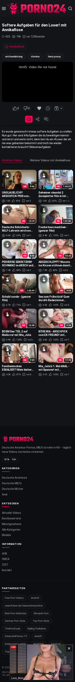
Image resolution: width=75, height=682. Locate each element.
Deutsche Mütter (12, 488)
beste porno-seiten (15, 643)
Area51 (38, 636)
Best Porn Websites (16, 613)
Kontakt (7, 570)
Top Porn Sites (41, 620)
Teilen (37, 119)
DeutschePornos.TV (16, 636)
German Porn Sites (15, 620)
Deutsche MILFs (12, 483)
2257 (5, 564)
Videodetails (29, 119)
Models (6, 535)
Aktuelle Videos (11, 512)
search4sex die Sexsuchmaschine (23, 605)
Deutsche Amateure (14, 477)
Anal (4, 494)
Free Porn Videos (14, 597)
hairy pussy (54, 56)
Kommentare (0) (46, 119)
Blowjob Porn (41, 613)
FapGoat (56, 643)
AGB (4, 553)
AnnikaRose (17, 46)
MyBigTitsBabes (37, 628)
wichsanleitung (13, 56)
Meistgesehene (11, 524)
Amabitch (38, 643)
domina (35, 56)
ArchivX (35, 597)
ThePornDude (12, 628)
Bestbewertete (11, 518)
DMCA (5, 559)
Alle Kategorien (11, 529)
